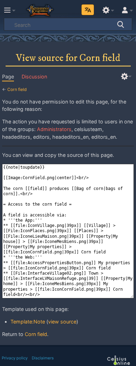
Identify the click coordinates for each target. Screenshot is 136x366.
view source (62, 322)
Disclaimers (43, 358)
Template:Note (27, 322)
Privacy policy (15, 358)
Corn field (17, 89)
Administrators (54, 129)
